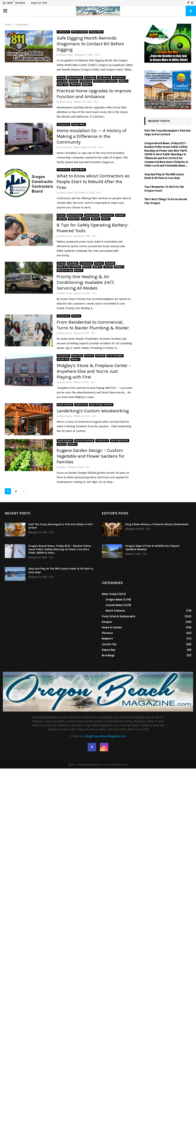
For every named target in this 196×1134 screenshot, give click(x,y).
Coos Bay (62, 81)
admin (63, 467)
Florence (73, 81)
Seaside (85, 219)
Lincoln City (63, 359)
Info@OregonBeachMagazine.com (105, 736)
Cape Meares (104, 77)
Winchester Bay (65, 270)
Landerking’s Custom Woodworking (93, 410)
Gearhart (120, 215)
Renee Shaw (66, 55)
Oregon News (96, 32)
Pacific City (63, 85)
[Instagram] (192, 3)
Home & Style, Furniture (105, 81)
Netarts (87, 267)
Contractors (63, 32)
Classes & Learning (84, 440)
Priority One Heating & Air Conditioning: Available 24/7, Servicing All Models (86, 282)
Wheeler (95, 219)
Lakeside (62, 219)
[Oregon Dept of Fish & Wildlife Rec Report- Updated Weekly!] (112, 551)
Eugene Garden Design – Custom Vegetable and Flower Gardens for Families (91, 456)
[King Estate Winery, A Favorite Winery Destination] (112, 529)
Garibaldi (110, 263)
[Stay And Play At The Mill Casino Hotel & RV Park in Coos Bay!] (15, 574)
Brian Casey (66, 102)
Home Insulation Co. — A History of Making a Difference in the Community (91, 136)
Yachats (105, 219)
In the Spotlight (115, 356)
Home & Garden (79, 32)
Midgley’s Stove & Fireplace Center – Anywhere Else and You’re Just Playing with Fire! (94, 371)
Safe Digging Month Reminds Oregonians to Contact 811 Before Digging (90, 43)
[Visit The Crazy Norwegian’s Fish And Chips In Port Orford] (15, 529)
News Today (109, 594)
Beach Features (75, 77)
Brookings (90, 77)
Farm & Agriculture (119, 440)
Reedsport (74, 219)
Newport (123, 81)
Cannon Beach (92, 215)
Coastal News (114, 605)
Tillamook (75, 85)
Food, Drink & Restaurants (118, 616)
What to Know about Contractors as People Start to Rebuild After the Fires (93, 181)
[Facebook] (188, 3)
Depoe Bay (77, 356)
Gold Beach (85, 81)
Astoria (61, 77)
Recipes (107, 622)
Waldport (87, 85)
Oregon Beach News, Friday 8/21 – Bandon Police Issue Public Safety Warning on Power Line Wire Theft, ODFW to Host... (59, 549)
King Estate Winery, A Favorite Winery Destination (157, 524)
